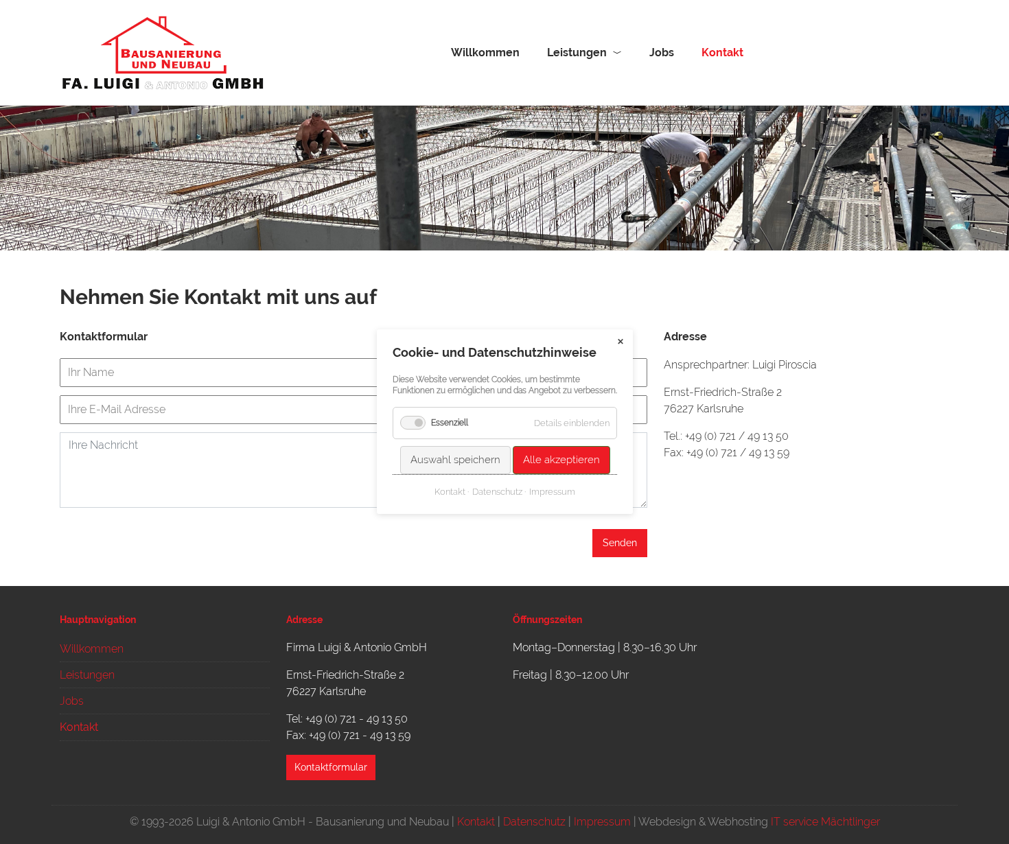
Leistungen (577, 52)
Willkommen (485, 52)
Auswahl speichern (455, 460)
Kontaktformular (330, 767)
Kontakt (476, 821)
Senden (620, 542)
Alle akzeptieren (560, 460)
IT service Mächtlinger (825, 821)
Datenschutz (534, 821)
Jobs (661, 52)
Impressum (602, 821)
